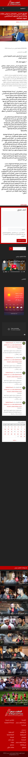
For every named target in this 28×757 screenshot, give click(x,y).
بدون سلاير (11, 740)
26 (11, 434)
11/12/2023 (25, 587)
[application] (14, 266)
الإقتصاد (23, 737)
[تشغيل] (24, 271)
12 (11, 429)
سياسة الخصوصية (9, 723)
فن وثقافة (23, 745)
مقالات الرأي (10, 747)
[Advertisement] (14, 503)
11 (14, 429)
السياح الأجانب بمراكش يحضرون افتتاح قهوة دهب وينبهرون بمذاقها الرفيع (16, 688)
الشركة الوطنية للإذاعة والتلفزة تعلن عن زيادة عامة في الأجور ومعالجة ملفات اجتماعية (13, 345)
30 (21, 436)
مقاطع (24, 747)
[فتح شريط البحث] (3, 8)
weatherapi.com (14, 313)
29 (24, 436)
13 (8, 429)
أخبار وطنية (23, 735)
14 (5, 429)
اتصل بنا (24, 720)
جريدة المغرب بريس (21, 723)
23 (21, 434)
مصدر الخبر (24, 204)
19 (11, 431)
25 (14, 434)
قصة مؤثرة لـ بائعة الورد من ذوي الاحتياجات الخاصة (16, 643)
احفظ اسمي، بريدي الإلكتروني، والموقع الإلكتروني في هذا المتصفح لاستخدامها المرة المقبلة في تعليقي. (13, 234)
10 (17, 429)
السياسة (23, 740)
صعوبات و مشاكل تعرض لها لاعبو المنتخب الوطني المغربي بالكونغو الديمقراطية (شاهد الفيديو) (16, 702)
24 (17, 434)
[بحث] (11, 248)
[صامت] (6, 271)
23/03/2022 (24, 692)
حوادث (12, 742)
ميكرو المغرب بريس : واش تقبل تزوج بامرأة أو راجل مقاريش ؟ (16, 582)
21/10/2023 (25, 647)
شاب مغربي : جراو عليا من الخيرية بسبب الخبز (16, 598)
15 (24, 431)
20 (8, 431)
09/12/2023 (24, 632)
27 (8, 434)
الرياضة (12, 737)
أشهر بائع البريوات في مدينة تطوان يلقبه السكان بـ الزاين (17, 628)
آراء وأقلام (23, 732)
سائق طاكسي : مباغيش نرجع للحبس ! (18, 613)
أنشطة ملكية (10, 735)
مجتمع (12, 745)
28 (5, 434)
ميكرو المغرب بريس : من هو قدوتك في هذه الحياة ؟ (16, 658)
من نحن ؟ (23, 725)
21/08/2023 (24, 662)
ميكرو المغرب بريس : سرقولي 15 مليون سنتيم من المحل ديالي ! (16, 673)
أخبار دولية (11, 732)
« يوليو (14, 440)
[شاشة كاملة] (3, 271)
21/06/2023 (24, 677)
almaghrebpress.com (14, 754)
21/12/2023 (25, 572)
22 (24, 434)
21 (5, 431)
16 (21, 431)
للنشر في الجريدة (9, 720)
